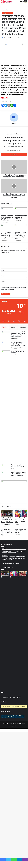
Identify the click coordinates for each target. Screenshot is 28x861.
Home (3, 10)
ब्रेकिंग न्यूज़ (7, 13)
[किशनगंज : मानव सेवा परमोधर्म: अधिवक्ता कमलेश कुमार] (6, 467)
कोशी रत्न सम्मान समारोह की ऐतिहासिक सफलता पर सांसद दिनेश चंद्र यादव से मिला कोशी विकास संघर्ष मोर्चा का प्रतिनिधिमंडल (18, 335)
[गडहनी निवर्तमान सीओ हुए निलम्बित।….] (6, 406)
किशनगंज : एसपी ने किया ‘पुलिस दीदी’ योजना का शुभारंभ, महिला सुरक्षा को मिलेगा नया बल (7, 235)
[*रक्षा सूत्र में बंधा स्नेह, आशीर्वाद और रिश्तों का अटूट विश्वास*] (23, 573)
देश (6, 10)
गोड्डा (14, 697)
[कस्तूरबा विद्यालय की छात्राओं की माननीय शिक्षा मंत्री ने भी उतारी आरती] (21, 513)
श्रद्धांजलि (18, 697)
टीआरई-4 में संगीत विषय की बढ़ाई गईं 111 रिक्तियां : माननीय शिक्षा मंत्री (7, 532)
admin (5, 37)
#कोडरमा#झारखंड (5, 697)
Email (3, 276)
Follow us (3, 702)
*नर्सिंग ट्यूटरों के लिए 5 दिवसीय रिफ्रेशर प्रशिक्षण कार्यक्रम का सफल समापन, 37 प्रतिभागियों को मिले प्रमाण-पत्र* (7, 521)
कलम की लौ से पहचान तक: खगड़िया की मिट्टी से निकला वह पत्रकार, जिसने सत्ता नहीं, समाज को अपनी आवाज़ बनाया (18, 345)
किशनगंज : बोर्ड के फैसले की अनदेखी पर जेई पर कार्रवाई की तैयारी (21, 217)
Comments (23, 327)
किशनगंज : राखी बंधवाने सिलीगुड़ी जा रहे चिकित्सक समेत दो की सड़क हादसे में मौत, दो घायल (21, 235)
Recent (13, 327)
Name (3, 270)
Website (3, 281)
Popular (4, 327)
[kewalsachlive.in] (14, 1)
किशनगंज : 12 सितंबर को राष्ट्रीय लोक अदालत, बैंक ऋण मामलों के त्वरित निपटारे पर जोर (7, 218)
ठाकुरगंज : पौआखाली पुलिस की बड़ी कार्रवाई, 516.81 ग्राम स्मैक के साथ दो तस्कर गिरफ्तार (18, 474)
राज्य (11, 13)
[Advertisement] (14, 796)
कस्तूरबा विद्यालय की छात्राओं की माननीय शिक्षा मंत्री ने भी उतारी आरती (20, 520)
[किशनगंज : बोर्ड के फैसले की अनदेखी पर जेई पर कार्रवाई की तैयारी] (21, 210)
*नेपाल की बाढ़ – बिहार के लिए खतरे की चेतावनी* (20, 531)
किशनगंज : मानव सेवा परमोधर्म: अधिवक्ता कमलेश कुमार (17, 466)
